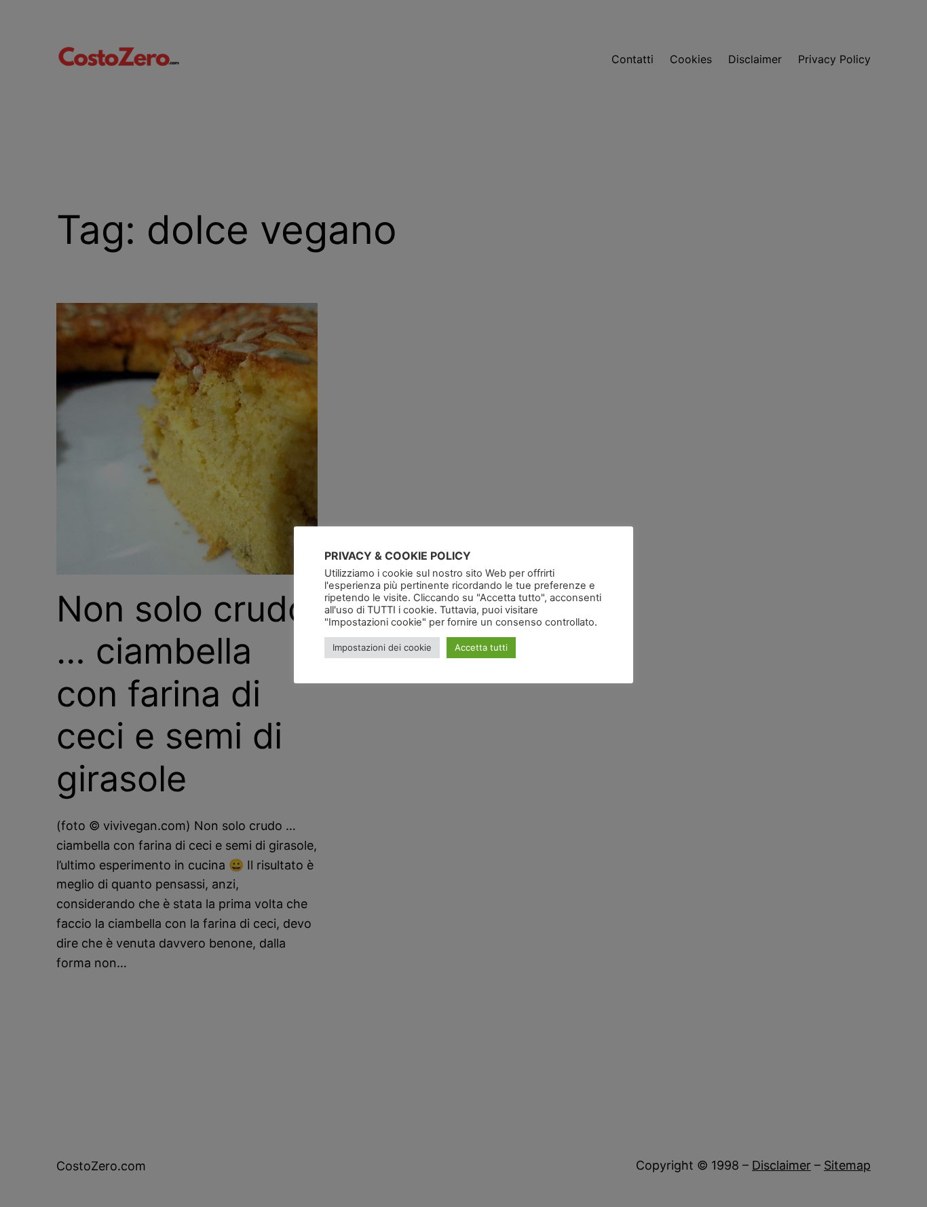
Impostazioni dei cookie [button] (382, 647)
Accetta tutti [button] (481, 647)
